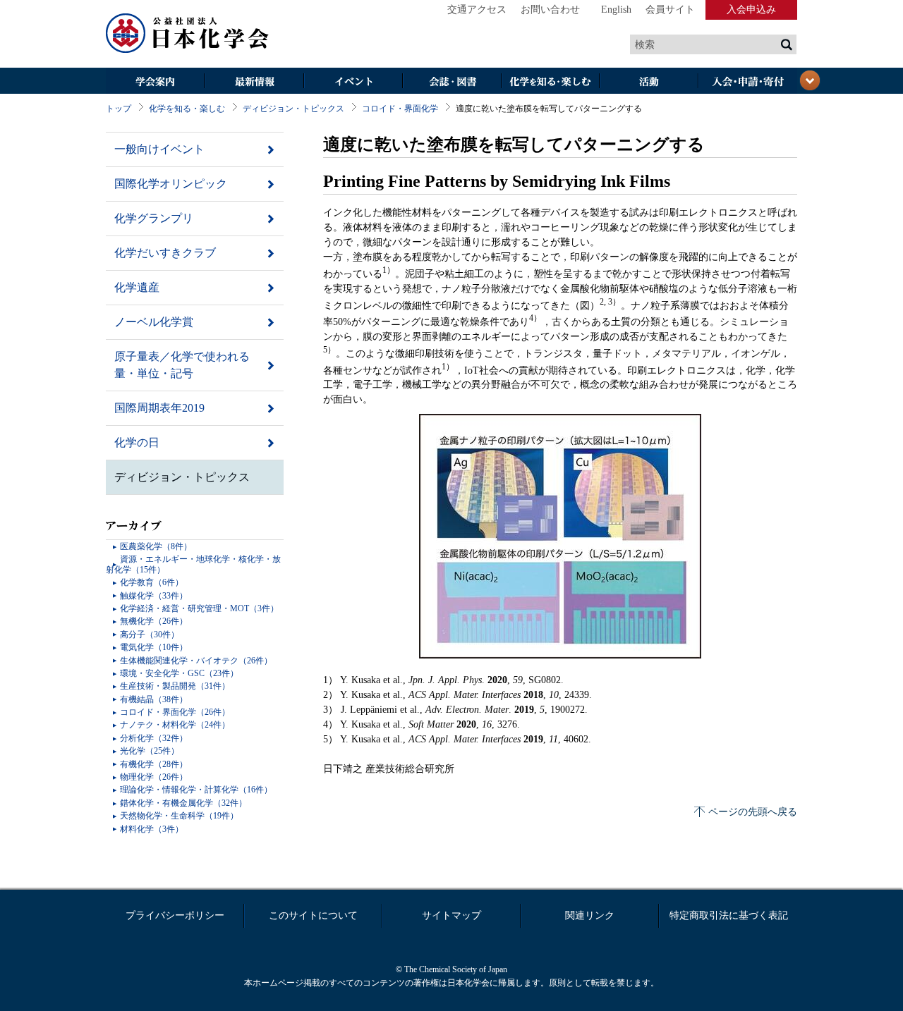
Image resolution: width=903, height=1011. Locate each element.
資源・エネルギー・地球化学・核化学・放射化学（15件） (193, 564)
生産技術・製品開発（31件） (175, 686)
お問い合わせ (550, 9)
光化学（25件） (149, 751)
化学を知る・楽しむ (550, 82)
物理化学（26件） (154, 777)
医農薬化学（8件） (156, 546)
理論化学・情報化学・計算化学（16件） (196, 790)
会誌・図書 (451, 82)
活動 (649, 82)
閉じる (810, 80)
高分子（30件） (149, 634)
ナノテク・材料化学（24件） (175, 725)
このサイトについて (313, 915)
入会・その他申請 (747, 82)
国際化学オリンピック (170, 184)
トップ (118, 109)
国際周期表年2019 (159, 408)
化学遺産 (136, 287)
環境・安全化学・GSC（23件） (179, 673)
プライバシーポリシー (175, 915)
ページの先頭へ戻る (752, 812)
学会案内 (155, 82)
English (616, 9)
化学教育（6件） (151, 582)
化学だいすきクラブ (165, 253)
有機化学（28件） (154, 764)
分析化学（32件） (154, 738)
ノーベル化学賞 (153, 322)
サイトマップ (451, 915)
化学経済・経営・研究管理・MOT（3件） (199, 608)
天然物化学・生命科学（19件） (179, 816)
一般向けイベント (159, 149)
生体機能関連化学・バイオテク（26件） (196, 661)
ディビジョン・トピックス (293, 109)
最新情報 (254, 82)
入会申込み (751, 9)
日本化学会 (187, 34)
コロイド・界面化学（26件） (175, 712)
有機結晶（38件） (154, 699)
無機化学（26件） (154, 621)
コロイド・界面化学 (400, 109)
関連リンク (589, 915)
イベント (352, 82)
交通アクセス (477, 9)
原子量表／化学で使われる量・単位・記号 (182, 364)
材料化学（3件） (151, 829)
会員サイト (670, 9)
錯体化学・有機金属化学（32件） (183, 803)
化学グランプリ (153, 218)
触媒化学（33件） (154, 596)
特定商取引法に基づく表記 (728, 915)
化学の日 (136, 442)
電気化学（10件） (154, 647)
